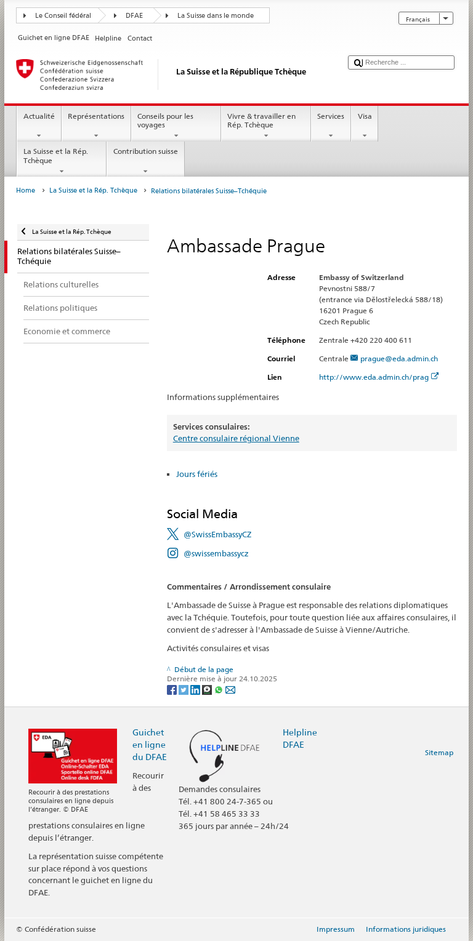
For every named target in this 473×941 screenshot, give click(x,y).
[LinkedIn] (196, 689)
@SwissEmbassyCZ (217, 534)
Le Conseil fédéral (63, 16)
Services (330, 116)
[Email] (230, 689)
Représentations (96, 116)
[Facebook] (173, 689)
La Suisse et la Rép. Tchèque (55, 155)
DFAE (134, 16)
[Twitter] (184, 689)
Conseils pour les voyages (165, 120)
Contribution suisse (145, 151)
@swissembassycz (216, 553)
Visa (365, 116)
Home (25, 190)
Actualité (39, 116)
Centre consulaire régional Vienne (236, 438)
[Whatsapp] (219, 689)
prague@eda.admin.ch (399, 358)
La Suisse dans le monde (215, 16)
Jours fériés (196, 474)
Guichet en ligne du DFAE (149, 744)
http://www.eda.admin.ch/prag (374, 377)
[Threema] (208, 689)
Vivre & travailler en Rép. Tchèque (261, 120)
